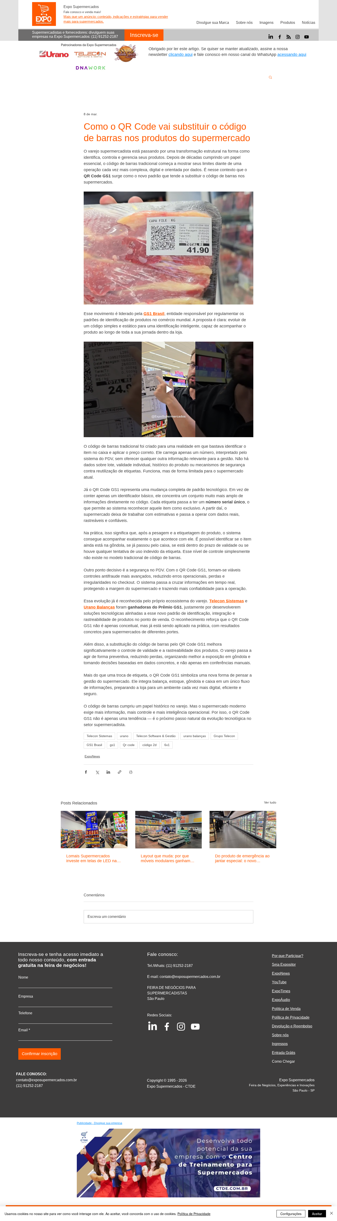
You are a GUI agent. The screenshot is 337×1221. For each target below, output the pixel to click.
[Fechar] (331, 1213)
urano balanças (194, 736)
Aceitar (317, 1213)
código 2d (149, 745)
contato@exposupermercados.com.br (46, 1080)
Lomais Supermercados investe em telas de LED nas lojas (92, 858)
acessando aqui (291, 54)
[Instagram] (297, 37)
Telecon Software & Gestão (156, 736)
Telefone (25, 1013)
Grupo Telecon (224, 736)
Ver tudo (270, 802)
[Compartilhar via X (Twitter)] (97, 772)
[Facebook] (279, 37)
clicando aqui (180, 54)
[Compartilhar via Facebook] (86, 772)
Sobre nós (280, 1035)
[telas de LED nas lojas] (94, 829)
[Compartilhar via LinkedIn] (108, 772)
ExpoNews (92, 756)
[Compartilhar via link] (119, 772)
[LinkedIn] (270, 37)
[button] (270, 77)
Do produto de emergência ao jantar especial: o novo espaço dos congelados (242, 858)
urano (124, 736)
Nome (23, 977)
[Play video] (168, 389)
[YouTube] (306, 37)
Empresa (25, 996)
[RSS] (288, 37)
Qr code (129, 745)
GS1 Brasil (94, 745)
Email (23, 1030)
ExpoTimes (281, 991)
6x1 (167, 745)
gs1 (112, 745)
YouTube (279, 982)
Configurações (290, 1213)
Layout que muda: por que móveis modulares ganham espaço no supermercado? (165, 858)
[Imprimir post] (131, 772)
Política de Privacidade (193, 1213)
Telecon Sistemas (99, 736)
